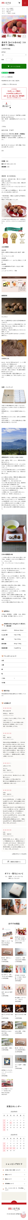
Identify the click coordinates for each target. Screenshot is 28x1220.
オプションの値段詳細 (7, 77)
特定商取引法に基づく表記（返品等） (11, 80)
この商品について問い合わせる (9, 84)
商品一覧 (8, 11)
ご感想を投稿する (15, 862)
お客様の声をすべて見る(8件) (19, 854)
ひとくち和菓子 (10, 8)
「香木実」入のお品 (11, 13)
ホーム (3, 8)
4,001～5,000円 (10, 10)
